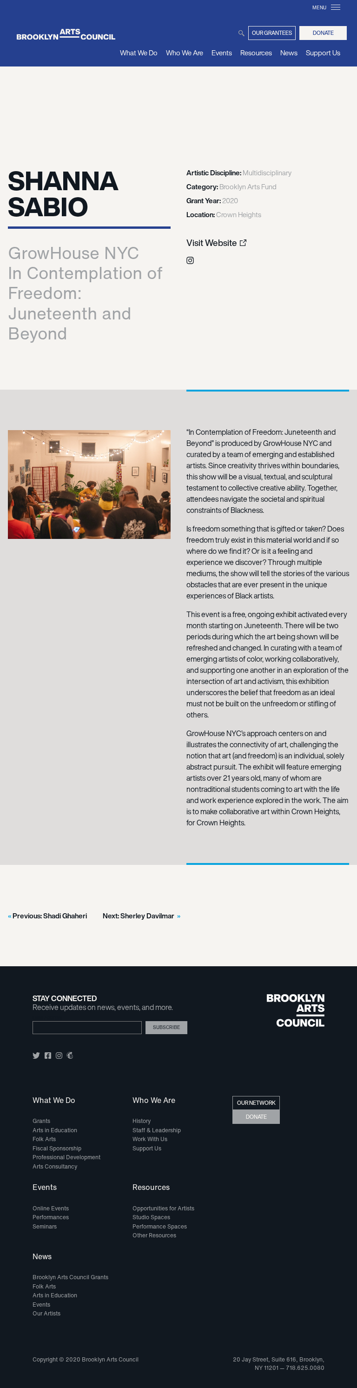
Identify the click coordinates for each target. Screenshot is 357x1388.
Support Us (323, 52)
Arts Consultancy (55, 1166)
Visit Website (211, 243)
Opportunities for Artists (163, 1208)
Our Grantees (272, 33)
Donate (323, 33)
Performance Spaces (159, 1226)
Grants (41, 1121)
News (289, 52)
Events (222, 52)
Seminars (45, 1226)
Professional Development (66, 1157)
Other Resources (154, 1235)
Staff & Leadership (156, 1130)
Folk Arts (44, 1139)
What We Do (139, 52)
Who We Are (184, 52)
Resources (256, 52)
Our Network (256, 1103)
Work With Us (149, 1139)
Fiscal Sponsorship (57, 1148)
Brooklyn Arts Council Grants (70, 1277)
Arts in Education (55, 1130)
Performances (51, 1217)
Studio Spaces (151, 1217)
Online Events (51, 1208)
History (141, 1121)
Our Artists (46, 1313)
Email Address (47, 1017)
